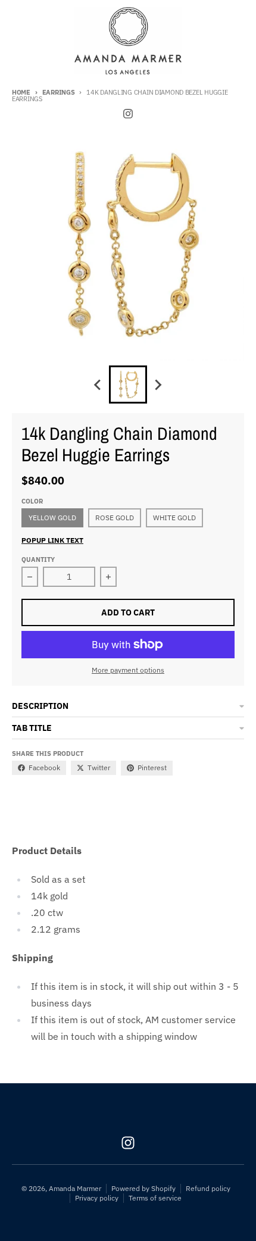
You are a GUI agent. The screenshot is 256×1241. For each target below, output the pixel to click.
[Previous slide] (98, 384)
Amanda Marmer (75, 1188)
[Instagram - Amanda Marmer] (128, 113)
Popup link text (52, 540)
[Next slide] (157, 384)
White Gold (174, 517)
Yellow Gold (52, 517)
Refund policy (208, 1188)
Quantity (38, 559)
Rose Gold (114, 517)
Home (21, 92)
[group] (128, 384)
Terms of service (155, 1197)
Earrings (58, 92)
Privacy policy (96, 1197)
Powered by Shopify (143, 1188)
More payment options (128, 669)
